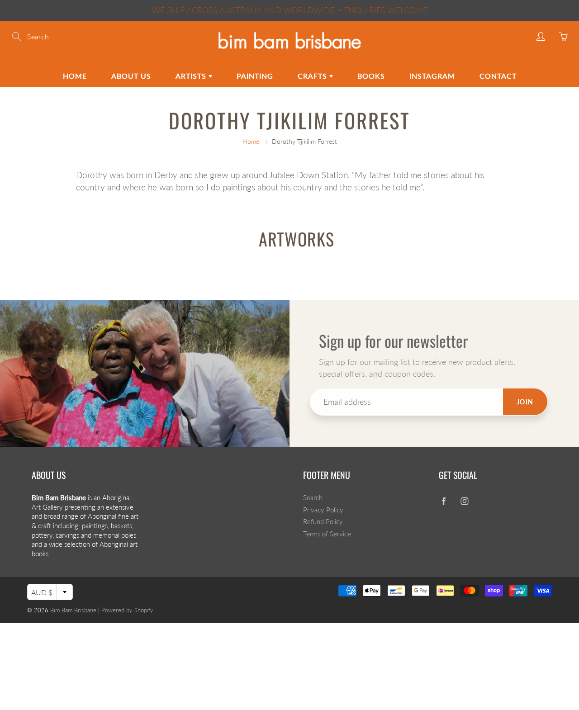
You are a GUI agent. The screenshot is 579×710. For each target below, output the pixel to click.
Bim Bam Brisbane (73, 610)
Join (525, 402)
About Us (131, 75)
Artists (192, 75)
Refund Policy (323, 521)
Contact (498, 75)
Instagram (432, 75)
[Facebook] (443, 501)
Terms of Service (327, 534)
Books (371, 75)
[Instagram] (464, 501)
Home (75, 75)
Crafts (313, 75)
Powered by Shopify (127, 610)
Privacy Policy (323, 510)
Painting (255, 75)
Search (313, 498)
